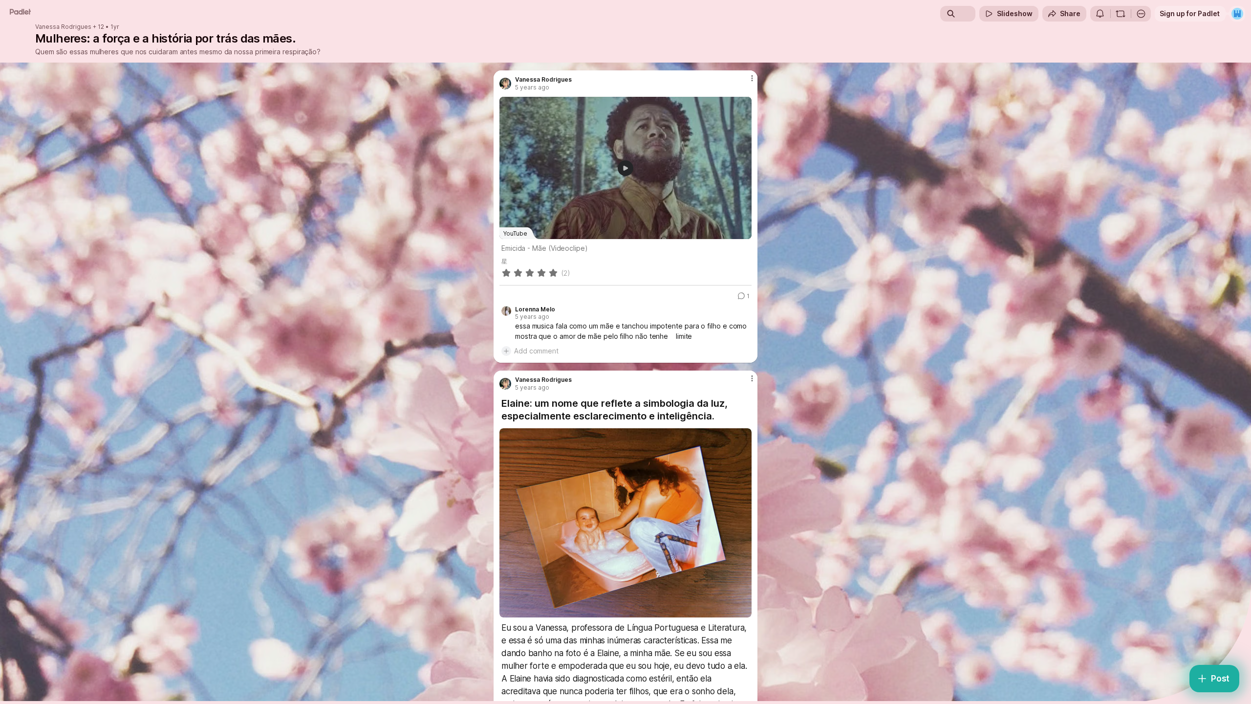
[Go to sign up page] (1237, 14)
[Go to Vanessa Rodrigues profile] (505, 83)
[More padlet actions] (1141, 14)
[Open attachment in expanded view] (625, 522)
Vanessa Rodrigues (63, 26)
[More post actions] (751, 78)
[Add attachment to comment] (506, 351)
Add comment (536, 351)
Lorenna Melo (535, 309)
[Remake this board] (1120, 14)
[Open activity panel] (1100, 14)
